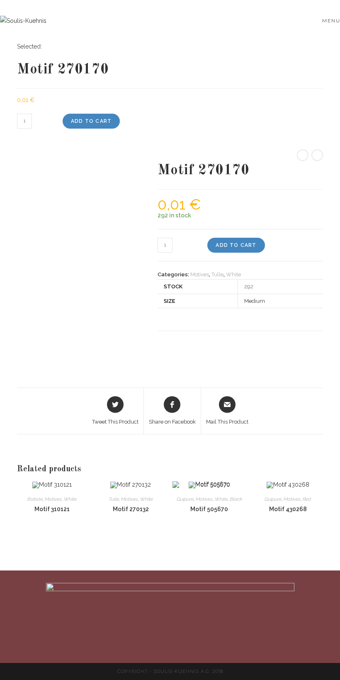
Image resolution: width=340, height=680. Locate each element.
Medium (254, 301)
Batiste (35, 499)
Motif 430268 (288, 509)
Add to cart (91, 121)
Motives (199, 274)
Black (236, 499)
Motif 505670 (209, 509)
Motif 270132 (131, 509)
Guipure (185, 499)
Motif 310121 (52, 509)
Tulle (217, 274)
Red (307, 499)
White (233, 274)
